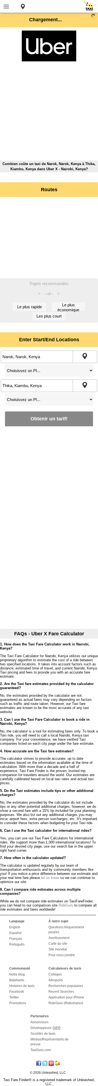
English (14, 927)
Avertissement (58, 938)
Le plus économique (68, 307)
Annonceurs (39, 1022)
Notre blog (17, 974)
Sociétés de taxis (43, 1034)
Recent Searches (61, 992)
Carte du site (57, 944)
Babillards (16, 980)
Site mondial (57, 949)
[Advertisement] (49, 111)
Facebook (16, 992)
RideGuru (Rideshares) (65, 1003)
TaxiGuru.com (40, 1050)
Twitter (14, 997)
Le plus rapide (29, 306)
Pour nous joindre (61, 955)
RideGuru (66, 905)
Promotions (17, 1003)
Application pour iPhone (66, 997)
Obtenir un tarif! (49, 418)
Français (15, 939)
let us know (50, 878)
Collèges (55, 974)
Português (16, 944)
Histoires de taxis (22, 986)
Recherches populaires (65, 986)
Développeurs (40, 1028)
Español (15, 933)
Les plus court (49, 316)
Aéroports (55, 980)
